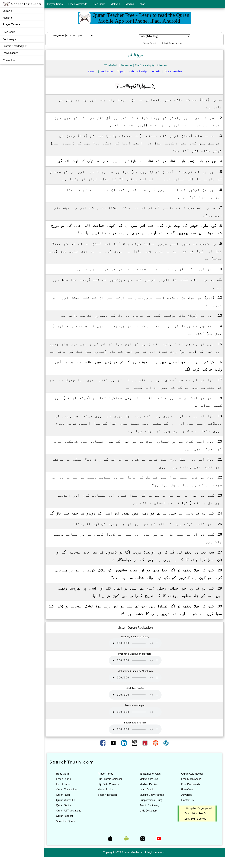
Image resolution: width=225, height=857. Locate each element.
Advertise (186, 794)
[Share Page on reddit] (156, 742)
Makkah (115, 3)
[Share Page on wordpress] (166, 742)
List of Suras (63, 784)
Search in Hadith (107, 794)
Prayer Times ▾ (11, 24)
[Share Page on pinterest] (145, 742)
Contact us (9, 60)
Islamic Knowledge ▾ (15, 45)
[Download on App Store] (110, 838)
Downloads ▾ (10, 52)
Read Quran (63, 773)
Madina (130, 3)
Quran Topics (63, 805)
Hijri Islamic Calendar (110, 778)
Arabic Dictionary (149, 805)
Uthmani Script (138, 71)
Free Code (99, 3)
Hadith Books (105, 789)
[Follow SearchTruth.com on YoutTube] (158, 838)
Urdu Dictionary (149, 810)
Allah (142, 3)
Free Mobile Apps (191, 778)
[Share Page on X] (113, 742)
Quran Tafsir (63, 794)
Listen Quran (63, 778)
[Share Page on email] (135, 742)
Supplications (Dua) (151, 799)
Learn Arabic (147, 789)
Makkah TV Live (149, 778)
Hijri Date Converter (109, 784)
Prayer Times (55, 3)
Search (92, 71)
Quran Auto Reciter (192, 773)
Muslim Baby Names (152, 794)
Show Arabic (149, 43)
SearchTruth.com (26, 3)
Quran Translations (67, 789)
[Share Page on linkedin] (124, 742)
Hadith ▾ (7, 17)
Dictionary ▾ (10, 39)
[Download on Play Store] (126, 838)
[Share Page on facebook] (103, 742)
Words (156, 71)
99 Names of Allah (150, 773)
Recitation (107, 71)
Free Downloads (77, 3)
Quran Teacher (173, 71)
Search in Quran (65, 821)
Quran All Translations (68, 810)
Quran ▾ (7, 10)
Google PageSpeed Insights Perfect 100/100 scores (198, 813)
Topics (121, 71)
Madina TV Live (149, 784)
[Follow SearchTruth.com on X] (143, 838)
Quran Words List (66, 799)
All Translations (173, 43)
